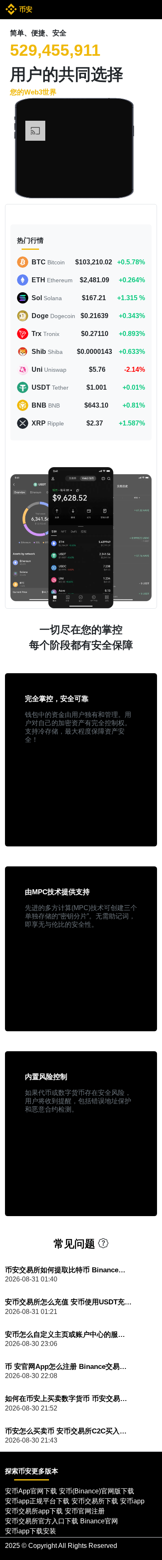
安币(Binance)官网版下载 (96, 1491)
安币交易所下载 (94, 1501)
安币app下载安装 (30, 1531)
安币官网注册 (85, 1511)
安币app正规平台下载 (37, 1501)
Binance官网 (99, 1521)
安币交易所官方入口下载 (41, 1521)
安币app (132, 1501)
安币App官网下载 (31, 1491)
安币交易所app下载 (34, 1511)
